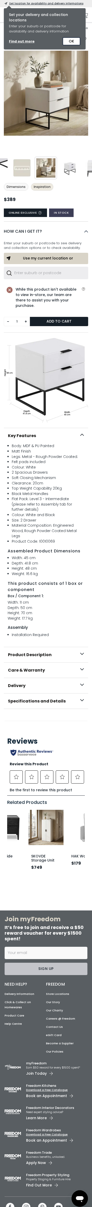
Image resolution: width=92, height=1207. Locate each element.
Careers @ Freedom (60, 1019)
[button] (46, 231)
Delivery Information (19, 994)
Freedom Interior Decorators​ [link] (50, 1107)
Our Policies (54, 1051)
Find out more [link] (21, 41)
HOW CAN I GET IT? (23, 231)
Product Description (30, 655)
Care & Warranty (26, 670)
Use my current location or (48, 258)
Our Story (53, 1002)
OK (71, 41)
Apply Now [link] (36, 1162)
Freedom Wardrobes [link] (43, 1130)
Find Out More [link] (39, 1185)
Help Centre (13, 1024)
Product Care (14, 1015)
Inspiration (42, 187)
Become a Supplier (60, 1043)
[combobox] (46, 273)
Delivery (17, 686)
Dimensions (16, 187)
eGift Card (54, 1035)
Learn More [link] (36, 1118)
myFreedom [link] (36, 1063)
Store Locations (57, 994)
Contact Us (54, 1027)
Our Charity (54, 1010)
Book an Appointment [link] (46, 1095)
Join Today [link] (36, 1073)
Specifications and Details (37, 701)
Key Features (22, 436)
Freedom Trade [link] (39, 1152)
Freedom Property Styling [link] (47, 1175)
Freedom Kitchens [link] (41, 1085)
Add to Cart (59, 321)
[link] (46, 720)
